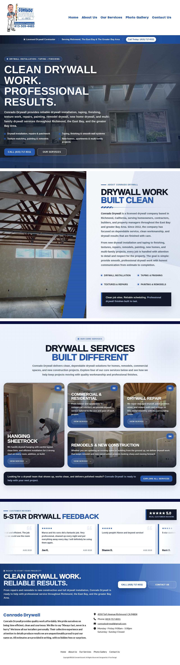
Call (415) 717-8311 (19, 152)
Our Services (52, 152)
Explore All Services (156, 479)
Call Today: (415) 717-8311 (141, 39)
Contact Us (162, 585)
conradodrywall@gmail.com (112, 623)
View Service (17, 461)
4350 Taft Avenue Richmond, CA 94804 (117, 614)
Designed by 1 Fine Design (108, 657)
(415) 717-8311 (113, 619)
